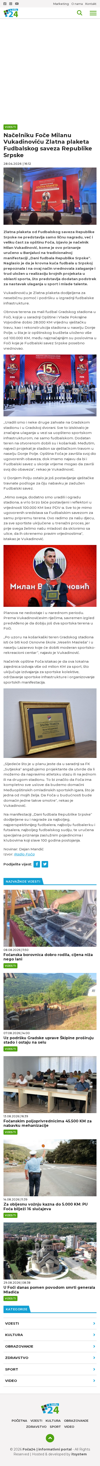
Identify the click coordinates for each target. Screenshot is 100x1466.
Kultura (14, 1335)
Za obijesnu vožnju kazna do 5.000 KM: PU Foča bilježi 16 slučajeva (45, 1206)
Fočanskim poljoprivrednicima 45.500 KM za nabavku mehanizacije (47, 1123)
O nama (77, 4)
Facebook (5, 3)
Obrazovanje (19, 1346)
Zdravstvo (16, 1357)
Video (69, 1426)
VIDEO (11, 1380)
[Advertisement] (50, 52)
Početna (19, 1420)
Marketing (61, 4)
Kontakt (91, 4)
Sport (11, 1369)
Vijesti (12, 1323)
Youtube (17, 3)
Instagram (11, 3)
